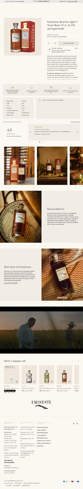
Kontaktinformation (42, 438)
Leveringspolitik (41, 435)
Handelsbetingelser (42, 432)
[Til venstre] (73, 361)
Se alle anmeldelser (75, 121)
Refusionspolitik (18, 483)
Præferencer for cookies (43, 440)
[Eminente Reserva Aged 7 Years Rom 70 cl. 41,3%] (64, 374)
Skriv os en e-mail (72, 1)
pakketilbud (25, 453)
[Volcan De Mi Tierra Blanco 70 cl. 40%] (29, 374)
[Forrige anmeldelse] (30, 132)
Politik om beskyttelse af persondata (31, 483)
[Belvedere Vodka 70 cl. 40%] (11, 374)
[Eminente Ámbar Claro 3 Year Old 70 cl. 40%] (46, 374)
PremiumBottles (11, 480)
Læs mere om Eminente (11, 283)
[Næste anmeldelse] (77, 132)
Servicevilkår (8, 485)
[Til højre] (77, 361)
